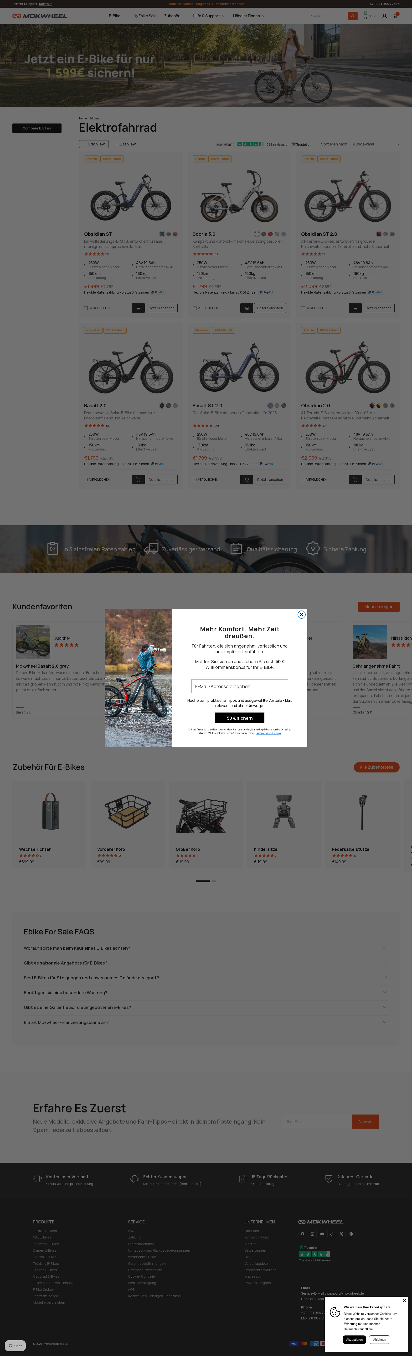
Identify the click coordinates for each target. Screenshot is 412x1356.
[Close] (404, 1300)
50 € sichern (240, 718)
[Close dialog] (301, 614)
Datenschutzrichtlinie (358, 1329)
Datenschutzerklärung (268, 733)
